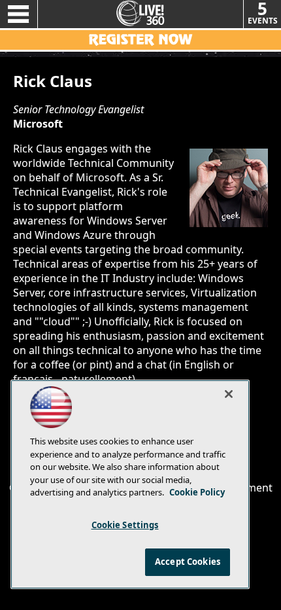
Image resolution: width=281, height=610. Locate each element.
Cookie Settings (125, 525)
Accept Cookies (187, 561)
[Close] (228, 394)
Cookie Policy (197, 492)
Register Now (140, 40)
